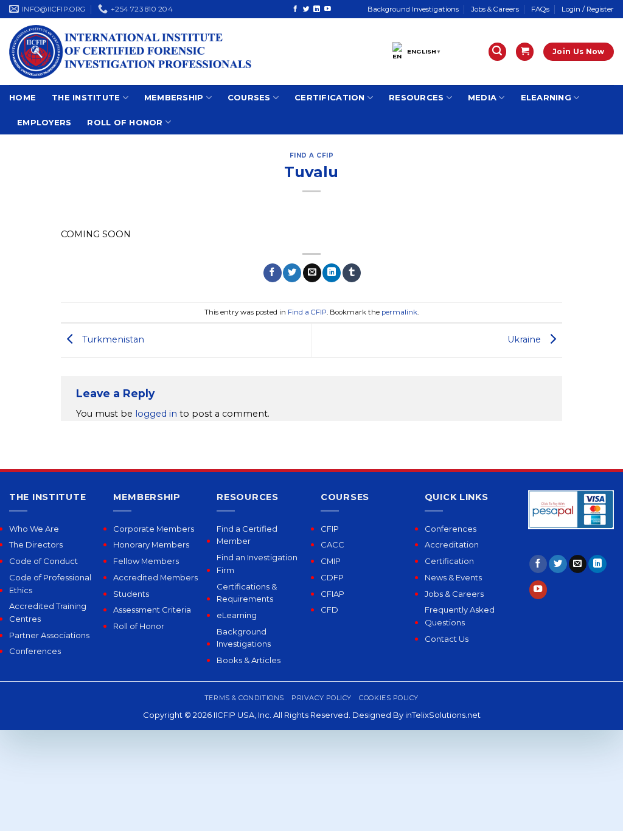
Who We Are (34, 529)
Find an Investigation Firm (257, 563)
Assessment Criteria (152, 609)
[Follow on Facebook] (295, 9)
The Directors (36, 544)
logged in (156, 413)
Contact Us (446, 639)
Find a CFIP (312, 155)
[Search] (497, 52)
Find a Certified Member (247, 535)
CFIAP (332, 594)
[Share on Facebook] (272, 272)
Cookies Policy (389, 698)
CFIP (330, 529)
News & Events (453, 577)
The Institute (86, 97)
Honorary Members (151, 544)
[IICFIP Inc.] (130, 52)
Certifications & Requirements (247, 593)
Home (22, 97)
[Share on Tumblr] (352, 272)
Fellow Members (146, 561)
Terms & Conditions (244, 698)
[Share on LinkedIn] (331, 272)
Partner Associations (49, 635)
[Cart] (525, 52)
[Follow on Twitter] (306, 9)
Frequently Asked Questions (460, 616)
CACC (332, 544)
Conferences (35, 651)
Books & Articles (248, 660)
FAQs (540, 9)
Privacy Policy (321, 698)
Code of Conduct (43, 561)
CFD (329, 609)
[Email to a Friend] (312, 272)
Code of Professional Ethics (50, 583)
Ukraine (525, 339)
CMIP (331, 561)
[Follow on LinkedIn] (316, 9)
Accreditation (452, 544)
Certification (329, 97)
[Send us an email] (578, 564)
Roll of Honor (124, 122)
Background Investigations (413, 9)
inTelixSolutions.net (443, 715)
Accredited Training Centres (47, 612)
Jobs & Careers (495, 9)
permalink (399, 312)
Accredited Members (155, 577)
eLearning (546, 97)
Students (131, 594)
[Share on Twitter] (292, 272)
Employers (44, 122)
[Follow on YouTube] (327, 9)
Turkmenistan (112, 339)
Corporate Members (153, 529)
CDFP (332, 577)
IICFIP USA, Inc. (242, 715)
